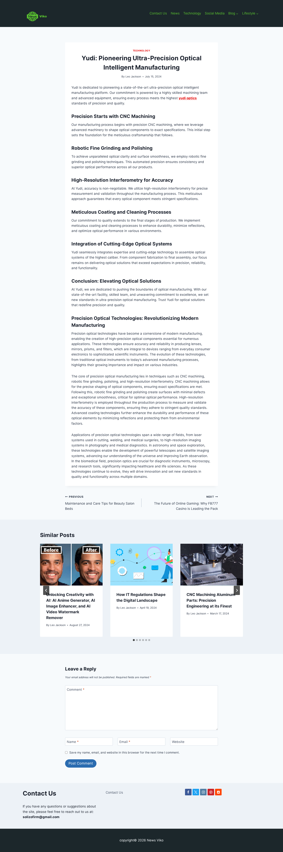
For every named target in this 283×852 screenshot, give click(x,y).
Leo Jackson (133, 76)
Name (73, 742)
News (175, 13)
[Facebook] (188, 792)
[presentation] (71, 564)
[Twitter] (196, 792)
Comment (76, 690)
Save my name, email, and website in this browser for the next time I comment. (124, 752)
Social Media (215, 13)
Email (124, 742)
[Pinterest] (211, 792)
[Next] (237, 590)
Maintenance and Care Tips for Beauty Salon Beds (99, 503)
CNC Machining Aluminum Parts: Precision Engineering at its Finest (211, 600)
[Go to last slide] (46, 590)
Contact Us (158, 13)
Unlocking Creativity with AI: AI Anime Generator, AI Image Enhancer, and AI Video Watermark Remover (70, 606)
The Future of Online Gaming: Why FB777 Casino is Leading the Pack (186, 503)
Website (178, 742)
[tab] (134, 640)
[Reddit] (218, 792)
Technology (192, 13)
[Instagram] (203, 792)
